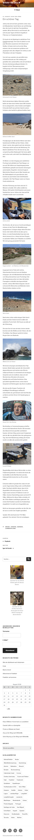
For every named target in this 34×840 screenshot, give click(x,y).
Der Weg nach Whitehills (14, 733)
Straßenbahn (16, 814)
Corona (14, 526)
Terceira (6, 817)
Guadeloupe (16, 783)
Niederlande (16, 800)
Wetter (19, 817)
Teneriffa (24, 814)
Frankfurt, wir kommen (9, 677)
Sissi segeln (11, 2)
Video (13, 817)
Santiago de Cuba (9, 807)
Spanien (21, 811)
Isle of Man (22, 787)
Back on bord (7, 670)
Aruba (7, 526)
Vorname (6, 631)
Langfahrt (24, 793)
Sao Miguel (20, 807)
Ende (4, 666)
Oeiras (25, 800)
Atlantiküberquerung (10, 763)
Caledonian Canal (9, 773)
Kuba (26, 790)
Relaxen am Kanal (14, 729)
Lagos (6, 793)
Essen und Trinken (22, 776)
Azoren (6, 766)
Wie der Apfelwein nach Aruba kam (13, 662)
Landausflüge (10, 528)
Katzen (20, 790)
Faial (5, 780)
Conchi (5, 41)
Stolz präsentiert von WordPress (13, 835)
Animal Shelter (8, 759)
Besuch (21, 766)
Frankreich (20, 780)
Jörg (19, 16)
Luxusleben (24, 722)
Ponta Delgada (8, 804)
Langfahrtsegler (9, 797)
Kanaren (6, 790)
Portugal (18, 804)
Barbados (14, 766)
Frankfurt (11, 780)
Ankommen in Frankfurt (10, 673)
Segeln (15, 811)
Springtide (17, 725)
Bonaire (6, 770)
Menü (18, 10)
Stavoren (6, 814)
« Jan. (8, 708)
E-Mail (5, 640)
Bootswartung (15, 770)
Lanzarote (19, 797)
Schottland (7, 811)
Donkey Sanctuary (9, 776)
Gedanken (7, 783)
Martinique (7, 800)
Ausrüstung (22, 763)
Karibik (20, 526)
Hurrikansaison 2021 (10, 787)
